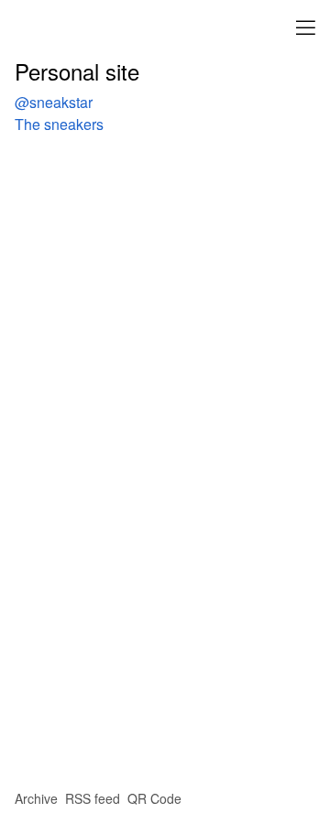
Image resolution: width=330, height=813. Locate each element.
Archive (36, 798)
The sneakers (59, 124)
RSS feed (92, 798)
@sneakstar (54, 102)
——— (305, 25)
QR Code (154, 798)
